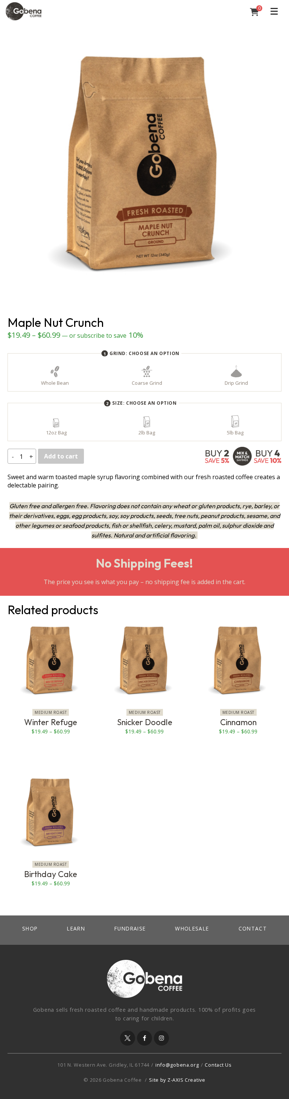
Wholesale (192, 928)
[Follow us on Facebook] (144, 1038)
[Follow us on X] (127, 1038)
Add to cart (61, 456)
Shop (30, 928)
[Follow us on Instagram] (161, 1038)
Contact (253, 928)
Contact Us (218, 1064)
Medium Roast (51, 712)
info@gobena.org (177, 1064)
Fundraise (130, 928)
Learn (76, 928)
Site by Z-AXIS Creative (177, 1079)
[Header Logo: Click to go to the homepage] (66, 11)
